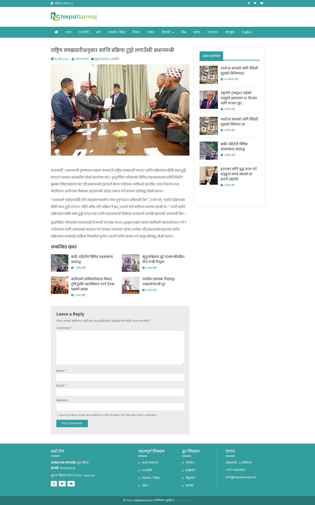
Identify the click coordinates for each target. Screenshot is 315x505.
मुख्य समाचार (102, 59)
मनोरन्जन (212, 32)
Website (61, 400)
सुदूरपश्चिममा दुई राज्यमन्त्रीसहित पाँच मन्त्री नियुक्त (163, 259)
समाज (151, 32)
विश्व (183, 32)
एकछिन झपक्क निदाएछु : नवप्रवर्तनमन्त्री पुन (159, 281)
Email (61, 385)
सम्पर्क (189, 485)
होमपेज (190, 462)
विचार (136, 32)
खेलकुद (230, 32)
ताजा (68, 32)
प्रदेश (145, 485)
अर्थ (98, 32)
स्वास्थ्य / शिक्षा (116, 32)
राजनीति (84, 32)
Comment (64, 328)
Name (61, 371)
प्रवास (196, 32)
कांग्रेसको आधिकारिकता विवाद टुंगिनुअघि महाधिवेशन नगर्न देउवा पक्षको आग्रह (92, 284)
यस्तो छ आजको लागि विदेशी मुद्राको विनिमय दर (239, 122)
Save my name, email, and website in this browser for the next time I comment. (108, 415)
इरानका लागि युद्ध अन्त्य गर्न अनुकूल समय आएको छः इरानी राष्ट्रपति (239, 174)
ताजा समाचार (150, 462)
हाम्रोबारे (190, 470)
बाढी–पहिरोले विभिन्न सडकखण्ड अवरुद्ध (92, 259)
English (247, 32)
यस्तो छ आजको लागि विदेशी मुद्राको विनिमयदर (239, 71)
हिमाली (166, 32)
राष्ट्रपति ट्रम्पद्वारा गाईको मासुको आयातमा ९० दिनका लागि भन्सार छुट (239, 98)
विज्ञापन (190, 478)
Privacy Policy (183, 500)
